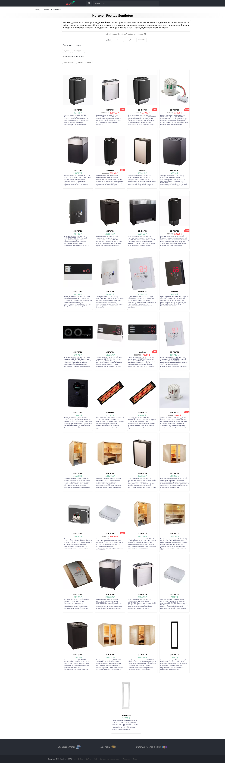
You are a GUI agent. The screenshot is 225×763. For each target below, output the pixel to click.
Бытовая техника (84, 62)
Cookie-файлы (85, 759)
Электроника (69, 62)
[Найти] (89, 3)
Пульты (66, 51)
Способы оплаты (66, 747)
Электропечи (78, 51)
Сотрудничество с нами (148, 747)
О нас (135, 759)
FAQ (95, 759)
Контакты (126, 759)
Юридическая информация (109, 759)
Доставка (105, 747)
